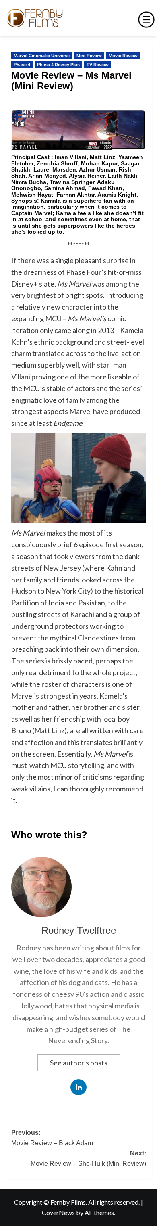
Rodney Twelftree (78, 930)
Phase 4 (22, 64)
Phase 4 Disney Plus (58, 64)
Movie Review (123, 55)
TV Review (98, 64)
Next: (88, 1158)
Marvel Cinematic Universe (42, 55)
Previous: (52, 1137)
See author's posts (78, 1062)
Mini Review (89, 55)
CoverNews (58, 1212)
